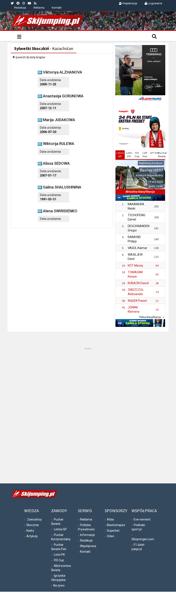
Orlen (110, 536)
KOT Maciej (135, 265)
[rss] (35, 3)
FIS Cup (59, 560)
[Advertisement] (88, 414)
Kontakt (57, 7)
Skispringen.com (143, 539)
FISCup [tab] (137, 155)
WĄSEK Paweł (137, 300)
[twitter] (12, 3)
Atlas (110, 519)
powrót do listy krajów (30, 57)
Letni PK (59, 554)
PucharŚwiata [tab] (161, 155)
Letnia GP (60, 529)
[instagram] (23, 3)
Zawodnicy (34, 519)
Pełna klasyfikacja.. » (151, 317)
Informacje (87, 535)
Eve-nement (142, 519)
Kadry (30, 530)
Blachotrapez (116, 525)
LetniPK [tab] (129, 155)
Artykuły (32, 536)
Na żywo (59, 585)
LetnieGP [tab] (120, 155)
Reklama (38, 7)
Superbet (113, 530)
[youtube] (29, 3)
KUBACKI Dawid (138, 283)
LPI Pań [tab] (153, 153)
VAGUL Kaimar (137, 248)
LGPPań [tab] (145, 155)
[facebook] (18, 3)
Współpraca (88, 546)
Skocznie (32, 525)
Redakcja (20, 7)
